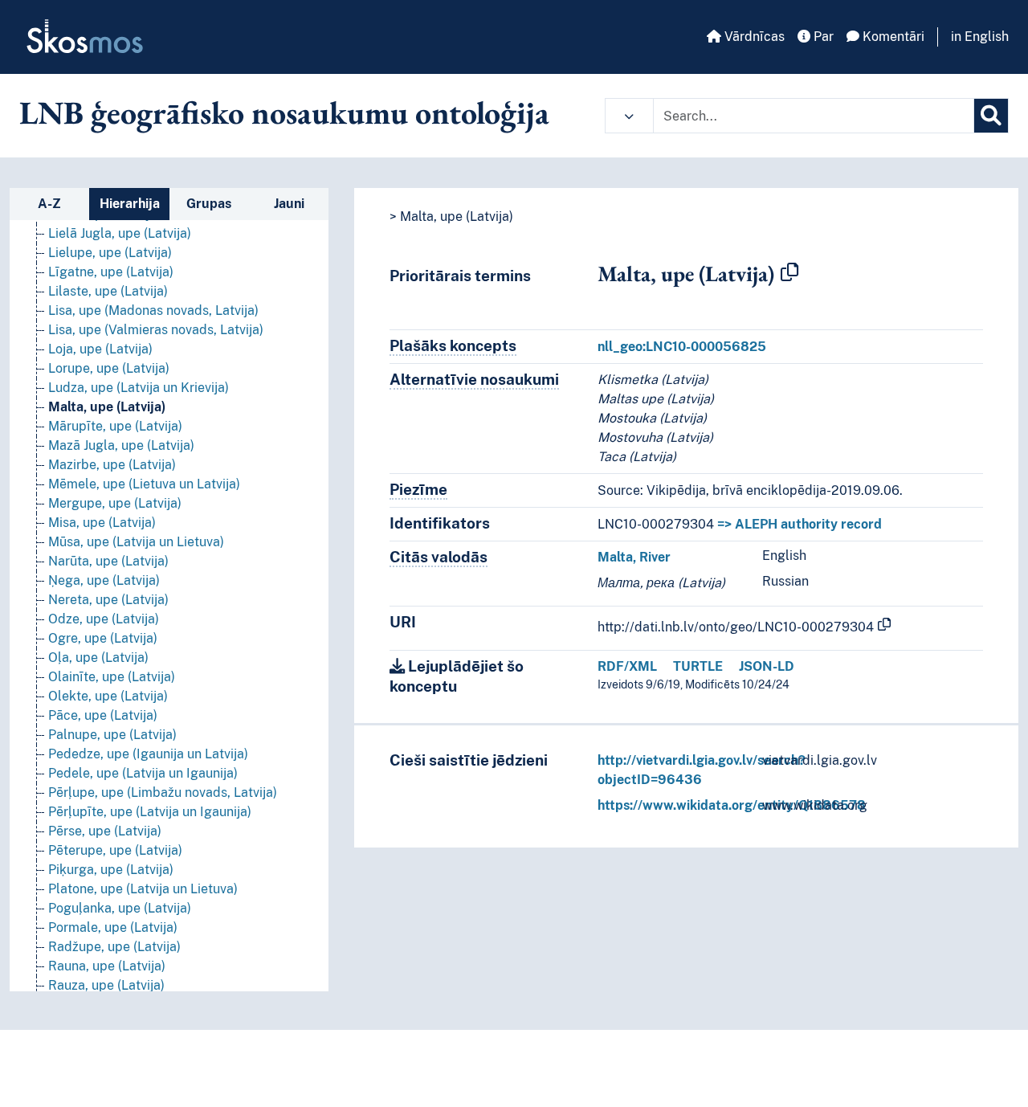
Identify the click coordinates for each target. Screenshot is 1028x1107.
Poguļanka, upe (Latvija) (119, 908)
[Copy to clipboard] (789, 273)
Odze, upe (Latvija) (103, 619)
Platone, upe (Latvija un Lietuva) (143, 889)
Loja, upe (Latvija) (100, 349)
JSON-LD (766, 666)
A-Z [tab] (49, 203)
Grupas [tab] (208, 203)
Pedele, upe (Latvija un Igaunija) (143, 773)
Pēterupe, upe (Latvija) (115, 850)
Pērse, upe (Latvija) (104, 831)
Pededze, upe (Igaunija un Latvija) (148, 754)
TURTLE (698, 666)
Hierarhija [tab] (130, 203)
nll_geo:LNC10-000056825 (682, 346)
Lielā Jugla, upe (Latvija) (119, 233)
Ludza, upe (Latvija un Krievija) (138, 387)
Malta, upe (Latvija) (106, 407)
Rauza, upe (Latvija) (106, 985)
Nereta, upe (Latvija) (108, 599)
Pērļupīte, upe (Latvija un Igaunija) (149, 811)
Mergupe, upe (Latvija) (115, 503)
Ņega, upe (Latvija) (104, 580)
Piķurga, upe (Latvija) (110, 869)
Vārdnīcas (753, 36)
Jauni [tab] (289, 203)
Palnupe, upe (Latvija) (112, 734)
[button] (629, 115)
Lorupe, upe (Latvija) (108, 368)
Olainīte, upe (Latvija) (111, 676)
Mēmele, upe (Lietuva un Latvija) (144, 484)
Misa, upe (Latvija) (102, 522)
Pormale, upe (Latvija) (112, 927)
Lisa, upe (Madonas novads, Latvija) (153, 310)
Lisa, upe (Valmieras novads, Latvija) (155, 329)
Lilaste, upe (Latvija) (108, 291)
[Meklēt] (991, 115)
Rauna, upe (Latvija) (106, 966)
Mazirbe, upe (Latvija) (112, 464)
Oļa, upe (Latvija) (98, 657)
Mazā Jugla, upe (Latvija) (121, 445)
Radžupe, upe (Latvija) (114, 946)
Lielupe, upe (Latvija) (110, 252)
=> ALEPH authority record (799, 524)
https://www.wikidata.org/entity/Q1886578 (732, 805)
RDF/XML (627, 666)
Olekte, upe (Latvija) (108, 696)
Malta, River (634, 557)
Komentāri (891, 36)
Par (822, 36)
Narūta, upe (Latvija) (108, 561)
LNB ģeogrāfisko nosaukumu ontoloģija (284, 112)
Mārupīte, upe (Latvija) (115, 426)
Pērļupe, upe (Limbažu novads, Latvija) (162, 792)
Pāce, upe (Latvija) (102, 715)
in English (980, 36)
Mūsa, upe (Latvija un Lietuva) (136, 541)
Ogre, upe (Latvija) (102, 638)
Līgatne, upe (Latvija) (110, 272)
